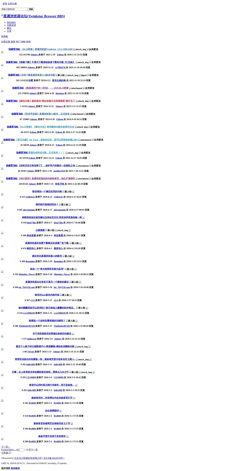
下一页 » (5, 447)
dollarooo (32, 339)
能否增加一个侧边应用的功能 (47, 191)
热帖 (23, 41)
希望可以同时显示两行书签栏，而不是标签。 (52, 385)
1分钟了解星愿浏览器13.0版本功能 (37, 75)
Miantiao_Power (27, 274)
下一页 (34, 450)
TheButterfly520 (27, 326)
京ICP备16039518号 (53, 458)
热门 (18, 41)
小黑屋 (4, 453)
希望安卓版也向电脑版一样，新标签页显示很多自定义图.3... (45, 359)
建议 (9, 28)
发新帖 (4, 36)
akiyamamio (29, 210)
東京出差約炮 (59, 80)
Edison (60, 54)
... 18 (16, 450)
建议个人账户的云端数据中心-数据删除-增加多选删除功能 (45, 346)
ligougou (60, 93)
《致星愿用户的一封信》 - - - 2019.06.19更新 (46, 88)
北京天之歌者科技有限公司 (28, 458)
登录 (5, 3)
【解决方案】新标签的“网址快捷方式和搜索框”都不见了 (46, 101)
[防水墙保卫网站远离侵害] (10, 453)
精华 (28, 41)
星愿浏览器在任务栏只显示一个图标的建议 (47, 282)
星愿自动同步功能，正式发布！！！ (46, 152)
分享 (9, 31)
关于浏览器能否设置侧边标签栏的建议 (52, 333)
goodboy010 (59, 171)
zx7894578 (60, 67)
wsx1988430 (29, 313)
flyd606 (32, 403)
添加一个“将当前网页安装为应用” (47, 269)
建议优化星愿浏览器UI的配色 (47, 256)
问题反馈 (11, 25)
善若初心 (31, 248)
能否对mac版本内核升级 (47, 295)
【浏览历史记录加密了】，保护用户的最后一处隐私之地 (46, 165)
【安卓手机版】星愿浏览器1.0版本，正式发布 (46, 114)
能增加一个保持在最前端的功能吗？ (47, 320)
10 (12, 450)
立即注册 (12, 3)
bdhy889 (30, 364)
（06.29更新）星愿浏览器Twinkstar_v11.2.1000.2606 (47, 49)
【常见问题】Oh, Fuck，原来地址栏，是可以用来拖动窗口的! (46, 140)
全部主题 (5, 41)
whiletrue (30, 197)
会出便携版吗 (52, 410)
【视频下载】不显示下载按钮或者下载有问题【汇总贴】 (46, 62)
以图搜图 (40, 230)
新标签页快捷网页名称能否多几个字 (52, 423)
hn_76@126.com (27, 287)
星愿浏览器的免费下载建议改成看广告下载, (47, 243)
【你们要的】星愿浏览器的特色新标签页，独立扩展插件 (46, 178)
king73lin (31, 222)
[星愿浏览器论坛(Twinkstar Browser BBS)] (33, 16)
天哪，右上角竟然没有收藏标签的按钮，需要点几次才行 (40, 372)
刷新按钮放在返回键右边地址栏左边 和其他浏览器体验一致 (52, 217)
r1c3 (32, 300)
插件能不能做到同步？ (47, 204)
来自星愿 (31, 235)
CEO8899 (31, 377)
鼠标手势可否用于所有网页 (52, 436)
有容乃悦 (60, 184)
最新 (13, 41)
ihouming (30, 261)
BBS (11, 22)
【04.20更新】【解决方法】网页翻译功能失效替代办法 (46, 127)
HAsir (31, 351)
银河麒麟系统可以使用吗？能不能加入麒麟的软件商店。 (47, 308)
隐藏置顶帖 (14, 49)
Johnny (34, 54)
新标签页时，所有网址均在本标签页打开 (51, 398)
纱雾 (31, 80)
